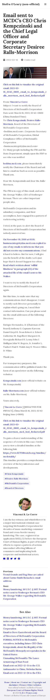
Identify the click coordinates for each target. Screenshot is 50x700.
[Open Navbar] (45, 4)
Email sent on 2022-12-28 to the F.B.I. (22, 673)
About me (15, 682)
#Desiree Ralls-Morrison (16, 478)
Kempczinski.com (12, 380)
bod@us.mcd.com (12, 163)
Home (7, 682)
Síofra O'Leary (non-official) (20, 4)
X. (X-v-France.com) (28, 693)
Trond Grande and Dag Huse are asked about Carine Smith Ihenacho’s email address (23, 577)
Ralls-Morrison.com (13, 390)
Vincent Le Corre (19, 102)
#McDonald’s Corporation (17, 483)
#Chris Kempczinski (14, 474)
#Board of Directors (14, 488)
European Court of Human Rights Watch (25, 690)
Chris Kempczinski (16, 120)
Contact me (26, 682)
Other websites (34, 685)
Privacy (22, 685)
